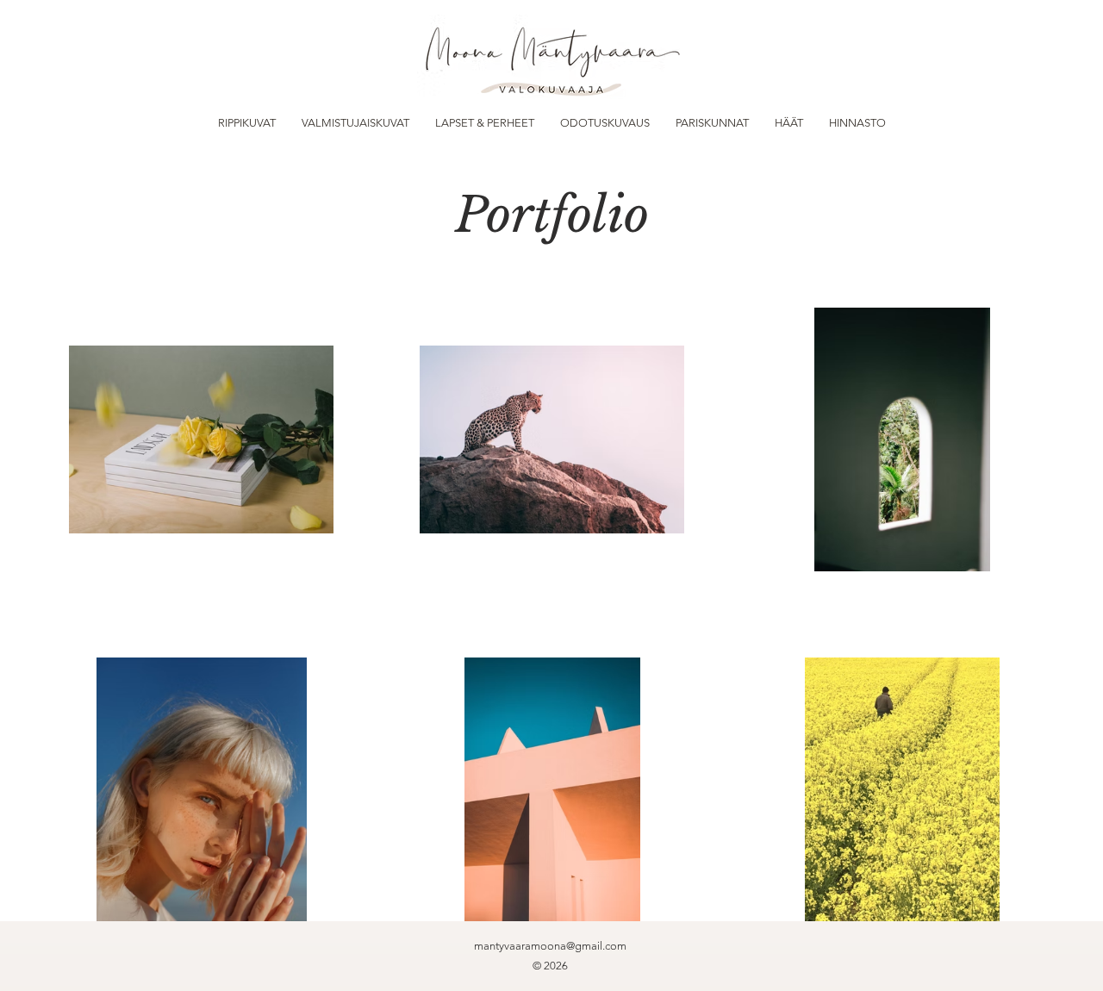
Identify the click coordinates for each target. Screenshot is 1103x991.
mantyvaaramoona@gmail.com (550, 945)
